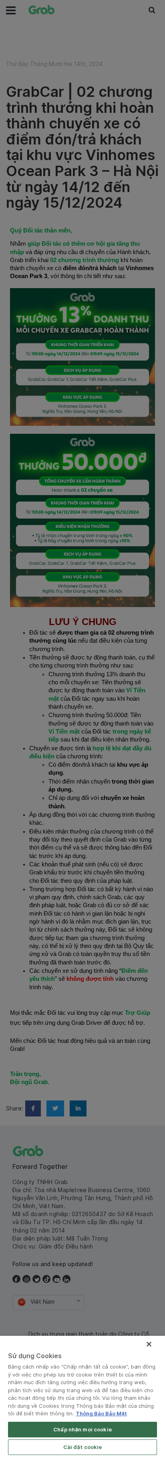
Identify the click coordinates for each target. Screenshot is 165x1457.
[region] (82, 1396)
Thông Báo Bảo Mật (101, 1413)
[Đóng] (149, 1344)
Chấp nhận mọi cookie (82, 1429)
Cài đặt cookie (82, 1447)
